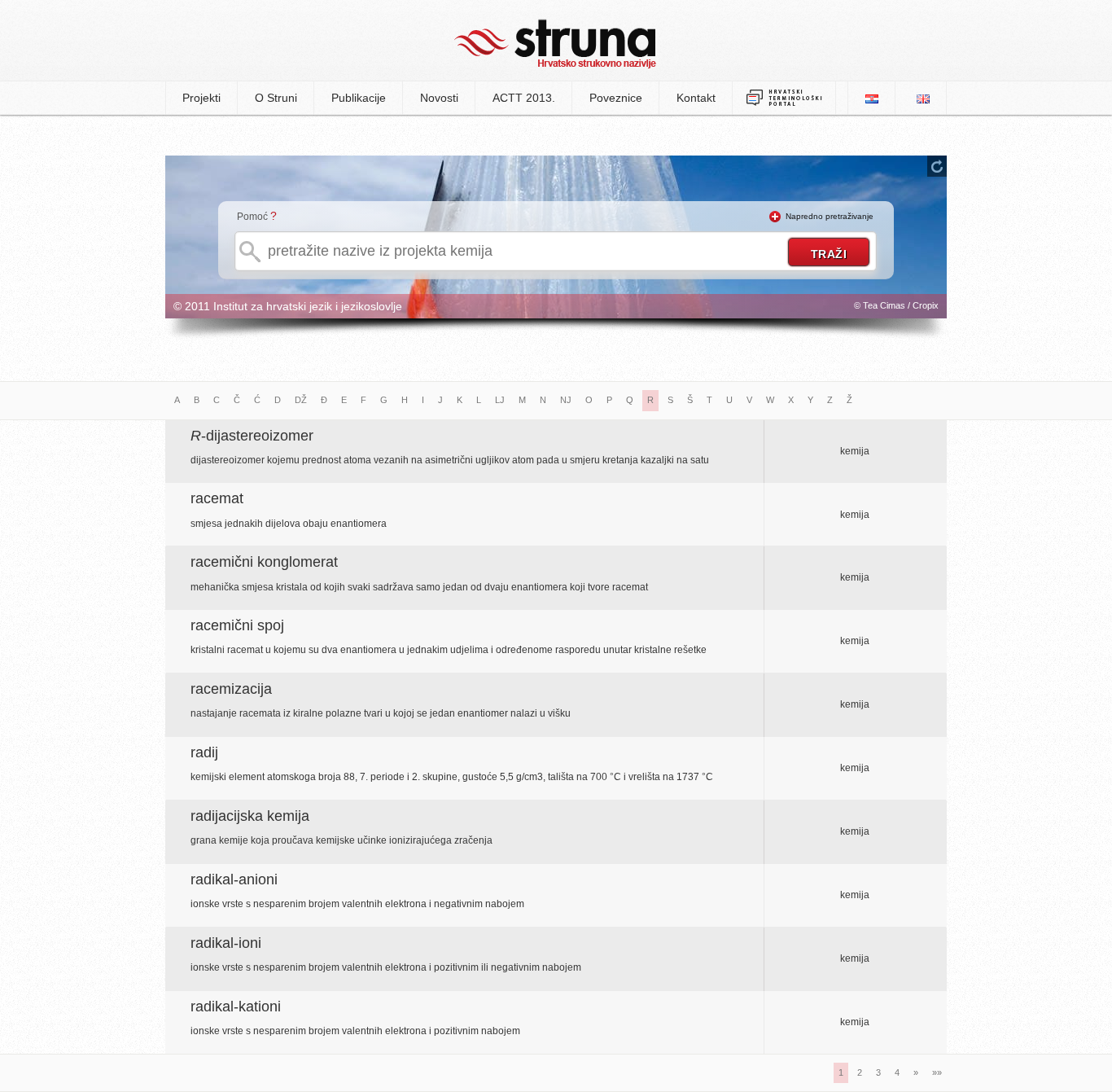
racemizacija (231, 689)
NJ (565, 400)
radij (204, 752)
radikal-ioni (225, 943)
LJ (500, 400)
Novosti (439, 97)
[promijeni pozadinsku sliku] (937, 166)
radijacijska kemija (249, 816)
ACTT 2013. (524, 97)
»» (937, 1072)
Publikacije (358, 97)
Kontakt (696, 97)
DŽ (301, 400)
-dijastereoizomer (251, 436)
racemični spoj (237, 625)
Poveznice (615, 97)
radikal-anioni (234, 879)
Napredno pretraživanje (829, 216)
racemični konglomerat (264, 562)
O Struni (276, 97)
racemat (216, 498)
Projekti (201, 97)
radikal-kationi (235, 1006)
